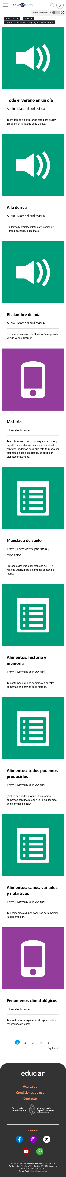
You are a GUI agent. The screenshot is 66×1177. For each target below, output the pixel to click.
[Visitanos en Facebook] (19, 1139)
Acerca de (30, 1086)
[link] (60, 5)
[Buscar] (52, 5)
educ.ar (15, 1163)
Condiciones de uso (30, 1092)
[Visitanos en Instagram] (33, 1139)
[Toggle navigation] (3, 2)
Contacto (30, 1098)
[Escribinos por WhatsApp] (40, 1151)
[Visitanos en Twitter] (47, 1139)
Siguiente (53, 1048)
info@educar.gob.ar (41, 1171)
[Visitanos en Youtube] (26, 1151)
